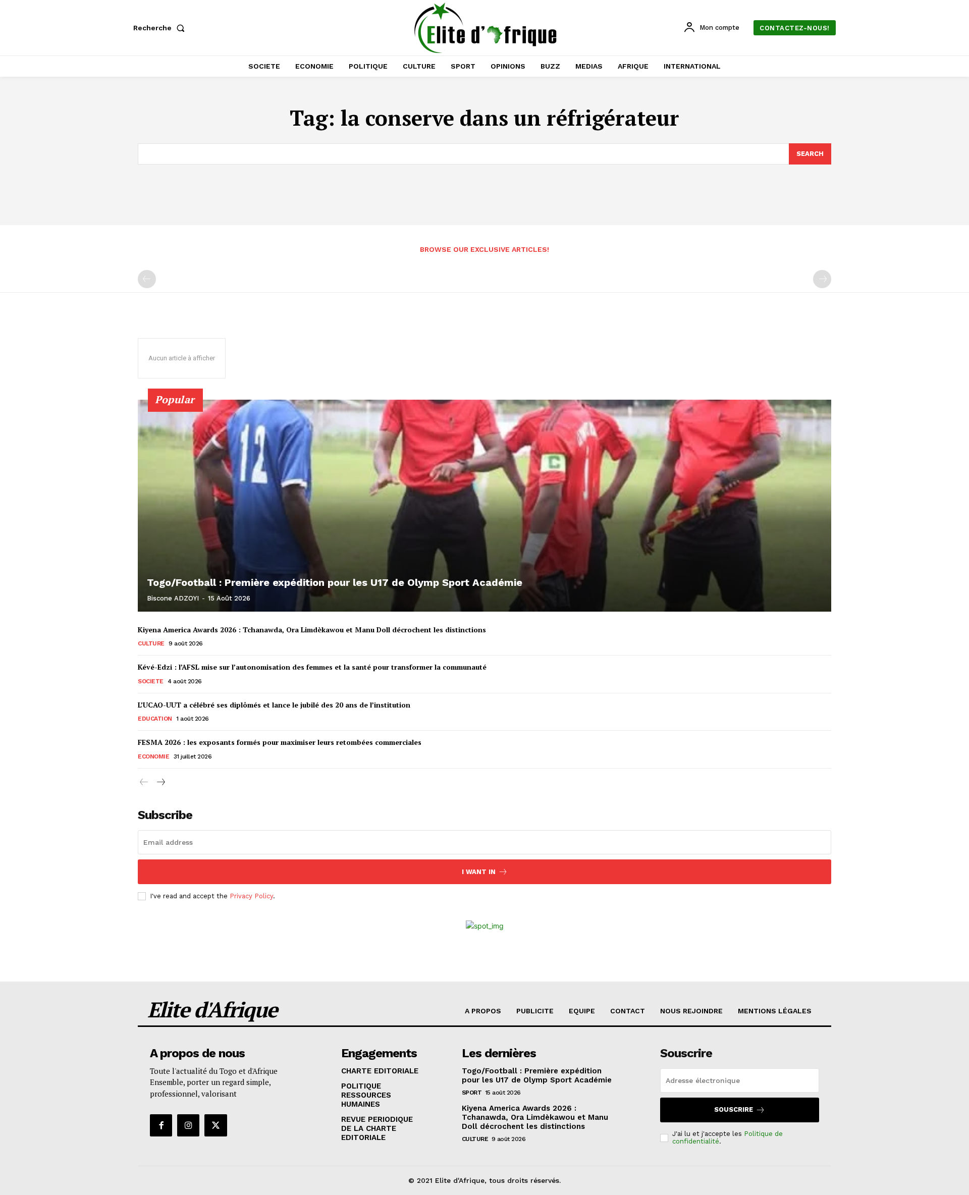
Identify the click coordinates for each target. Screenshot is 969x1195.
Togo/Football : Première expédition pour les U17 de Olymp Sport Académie (334, 582)
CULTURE (151, 643)
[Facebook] (161, 1125)
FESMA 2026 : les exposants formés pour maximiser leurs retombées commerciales (279, 742)
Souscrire (733, 1109)
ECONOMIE (153, 756)
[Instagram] (188, 1125)
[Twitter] (215, 1125)
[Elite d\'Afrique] (486, 28)
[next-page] (160, 782)
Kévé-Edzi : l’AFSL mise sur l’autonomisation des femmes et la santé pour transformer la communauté (312, 667)
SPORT (472, 1092)
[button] (161, 27)
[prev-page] (147, 279)
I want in (479, 872)
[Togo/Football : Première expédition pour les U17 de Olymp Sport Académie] (484, 506)
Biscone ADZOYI (173, 598)
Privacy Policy (251, 896)
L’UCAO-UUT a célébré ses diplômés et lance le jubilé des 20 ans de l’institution (274, 705)
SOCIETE (151, 681)
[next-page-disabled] (822, 279)
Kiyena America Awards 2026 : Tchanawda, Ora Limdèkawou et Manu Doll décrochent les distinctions (312, 629)
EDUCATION (155, 718)
